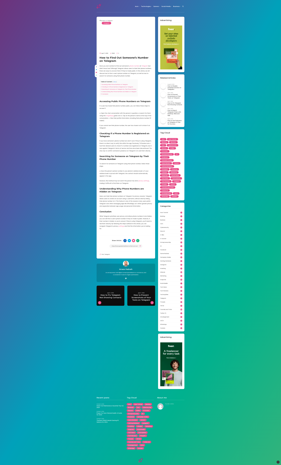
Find (103, 254)
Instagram (165, 169)
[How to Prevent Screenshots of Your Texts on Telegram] (163, 95)
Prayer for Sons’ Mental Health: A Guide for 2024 (109, 414)
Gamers (156, 6)
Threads (164, 184)
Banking (164, 142)
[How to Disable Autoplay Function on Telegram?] (163, 86)
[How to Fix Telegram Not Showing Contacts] (163, 103)
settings (121, 226)
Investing (174, 169)
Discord (164, 148)
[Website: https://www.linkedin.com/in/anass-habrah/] (126, 278)
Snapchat (164, 175)
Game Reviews (166, 163)
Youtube (174, 196)
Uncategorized (166, 193)
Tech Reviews (166, 181)
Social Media (166, 6)
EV (177, 154)
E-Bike (172, 148)
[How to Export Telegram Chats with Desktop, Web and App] (163, 110)
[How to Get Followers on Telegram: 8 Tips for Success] (163, 121)
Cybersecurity (173, 145)
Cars (163, 145)
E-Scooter (165, 151)
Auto (136, 6)
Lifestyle (164, 172)
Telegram (106, 23)
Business (176, 6)
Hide (115, 82)
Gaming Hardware (167, 166)
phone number (134, 66)
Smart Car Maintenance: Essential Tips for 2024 (110, 406)
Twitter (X (163, 313)
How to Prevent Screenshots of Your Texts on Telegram (174, 96)
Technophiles (176, 178)
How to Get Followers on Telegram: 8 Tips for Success (175, 122)
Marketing (174, 172)
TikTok (173, 184)
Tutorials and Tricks (168, 187)
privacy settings (144, 181)
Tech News (165, 178)
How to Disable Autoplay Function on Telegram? (174, 87)
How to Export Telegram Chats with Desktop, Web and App (174, 113)
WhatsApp (165, 196)
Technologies (146, 6)
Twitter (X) (165, 190)
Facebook (165, 157)
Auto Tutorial (172, 139)
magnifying (110, 116)
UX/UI (176, 193)
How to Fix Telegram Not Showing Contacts (175, 103)
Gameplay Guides (167, 160)
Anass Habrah (126, 269)
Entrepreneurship (167, 154)
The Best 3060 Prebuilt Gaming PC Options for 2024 (108, 421)
